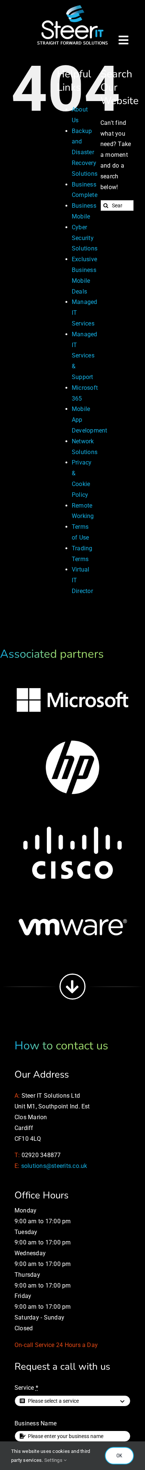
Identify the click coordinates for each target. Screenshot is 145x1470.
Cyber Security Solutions (84, 238)
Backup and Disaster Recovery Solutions (84, 152)
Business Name (35, 1423)
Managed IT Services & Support (84, 356)
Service (26, 1387)
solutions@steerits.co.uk (54, 1165)
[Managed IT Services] (72, 6)
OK (119, 1455)
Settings (54, 1460)
